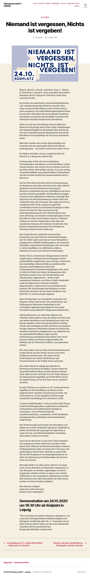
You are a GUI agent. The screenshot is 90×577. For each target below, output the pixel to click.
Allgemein (45, 17)
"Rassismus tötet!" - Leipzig (13, 5)
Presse (63, 3)
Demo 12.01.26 (38, 3)
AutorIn (40, 37)
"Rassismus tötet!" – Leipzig (20, 572)
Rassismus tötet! (73, 3)
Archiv (77, 6)
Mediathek (55, 3)
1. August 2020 (52, 37)
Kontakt (48, 3)
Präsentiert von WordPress (42, 572)
